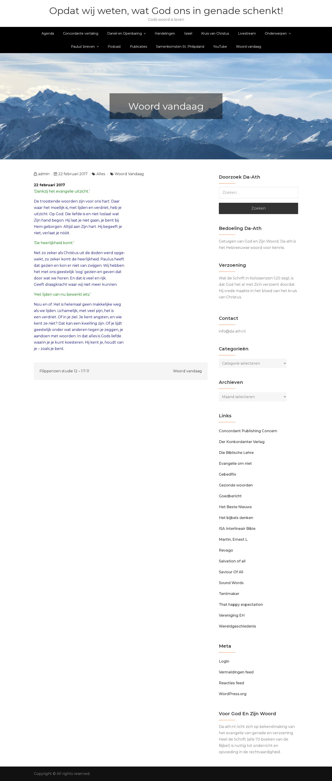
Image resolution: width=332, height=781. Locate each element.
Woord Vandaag (129, 174)
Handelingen (165, 33)
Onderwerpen (276, 33)
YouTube (220, 47)
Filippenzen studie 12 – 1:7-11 (64, 371)
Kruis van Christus (215, 33)
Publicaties (138, 47)
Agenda (48, 33)
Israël (188, 33)
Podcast (114, 47)
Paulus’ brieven (83, 47)
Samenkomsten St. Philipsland (180, 47)
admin (43, 174)
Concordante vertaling (80, 33)
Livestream (247, 33)
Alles (100, 174)
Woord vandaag (248, 47)
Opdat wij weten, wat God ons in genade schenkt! (166, 11)
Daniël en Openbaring (124, 33)
